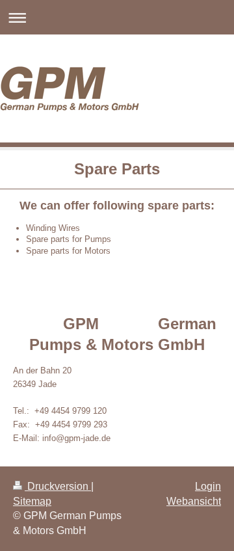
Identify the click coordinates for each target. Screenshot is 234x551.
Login (208, 486)
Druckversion (58, 486)
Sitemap (32, 501)
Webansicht (193, 501)
